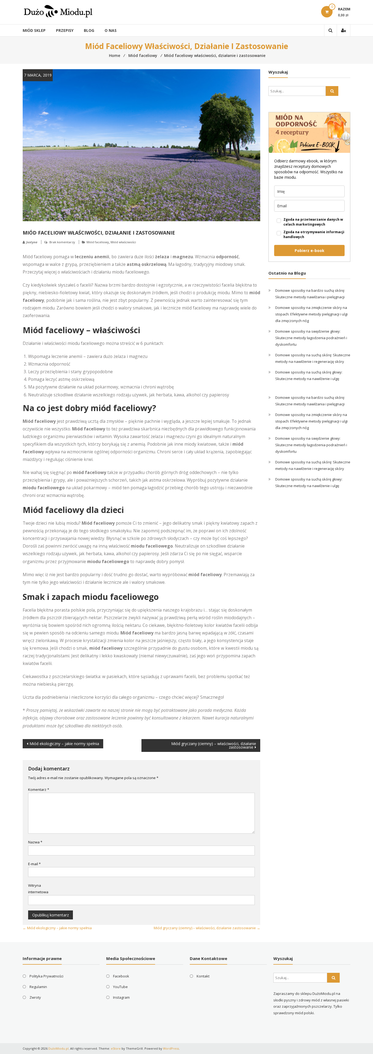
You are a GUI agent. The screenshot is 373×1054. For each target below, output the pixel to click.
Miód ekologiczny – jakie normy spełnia (64, 743)
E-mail (34, 863)
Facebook (121, 976)
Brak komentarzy (62, 242)
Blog (89, 30)
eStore (116, 1048)
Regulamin (38, 986)
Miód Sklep (34, 30)
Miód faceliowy (98, 242)
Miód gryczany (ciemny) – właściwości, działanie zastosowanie (213, 745)
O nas (111, 30)
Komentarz (38, 789)
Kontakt (203, 976)
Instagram (121, 997)
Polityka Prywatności (46, 976)
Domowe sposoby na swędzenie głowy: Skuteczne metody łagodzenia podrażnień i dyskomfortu (311, 338)
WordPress (171, 1048)
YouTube (120, 986)
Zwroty (35, 997)
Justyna (31, 242)
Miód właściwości (123, 242)
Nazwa (35, 842)
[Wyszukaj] (332, 91)
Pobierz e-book (309, 250)
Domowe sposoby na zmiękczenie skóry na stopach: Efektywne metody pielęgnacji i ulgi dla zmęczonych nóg (311, 314)
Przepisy (64, 30)
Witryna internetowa (38, 888)
